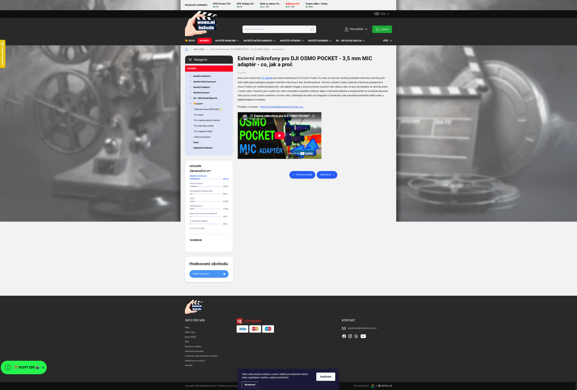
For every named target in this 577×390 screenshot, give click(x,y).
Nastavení (249, 384)
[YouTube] (363, 335)
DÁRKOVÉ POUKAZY (203, 148)
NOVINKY (192, 68)
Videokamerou (196, 206)
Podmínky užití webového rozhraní (201, 356)
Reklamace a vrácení (195, 361)
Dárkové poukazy (202, 137)
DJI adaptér (267, 78)
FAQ (187, 341)
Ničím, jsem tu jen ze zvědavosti (203, 213)
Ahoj (187, 327)
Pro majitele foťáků (203, 131)
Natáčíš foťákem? (201, 87)
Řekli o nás (190, 332)
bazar (196, 142)
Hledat (312, 29)
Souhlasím (325, 376)
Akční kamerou (196, 183)
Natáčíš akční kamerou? (204, 81)
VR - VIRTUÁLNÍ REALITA (205, 98)
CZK (383, 13)
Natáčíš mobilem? (202, 76)
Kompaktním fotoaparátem (201, 191)
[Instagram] (350, 335)
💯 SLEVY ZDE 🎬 (26, 367)
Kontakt (188, 365)
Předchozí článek (304, 174)
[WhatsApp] (356, 335)
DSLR (192, 198)
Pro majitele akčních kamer (207, 120)
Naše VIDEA (190, 337)
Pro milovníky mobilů (204, 126)
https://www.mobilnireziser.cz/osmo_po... (282, 106)
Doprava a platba (193, 346)
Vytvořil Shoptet (361, 386)
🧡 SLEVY (198, 104)
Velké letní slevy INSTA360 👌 (208, 109)
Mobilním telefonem (198, 176)
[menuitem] (191, 40)
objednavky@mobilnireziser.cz (362, 328)
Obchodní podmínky (194, 351)
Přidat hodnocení (201, 274)
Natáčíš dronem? (201, 92)
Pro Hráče (198, 115)
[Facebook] (344, 335)
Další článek (325, 174)
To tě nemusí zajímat (199, 221)
